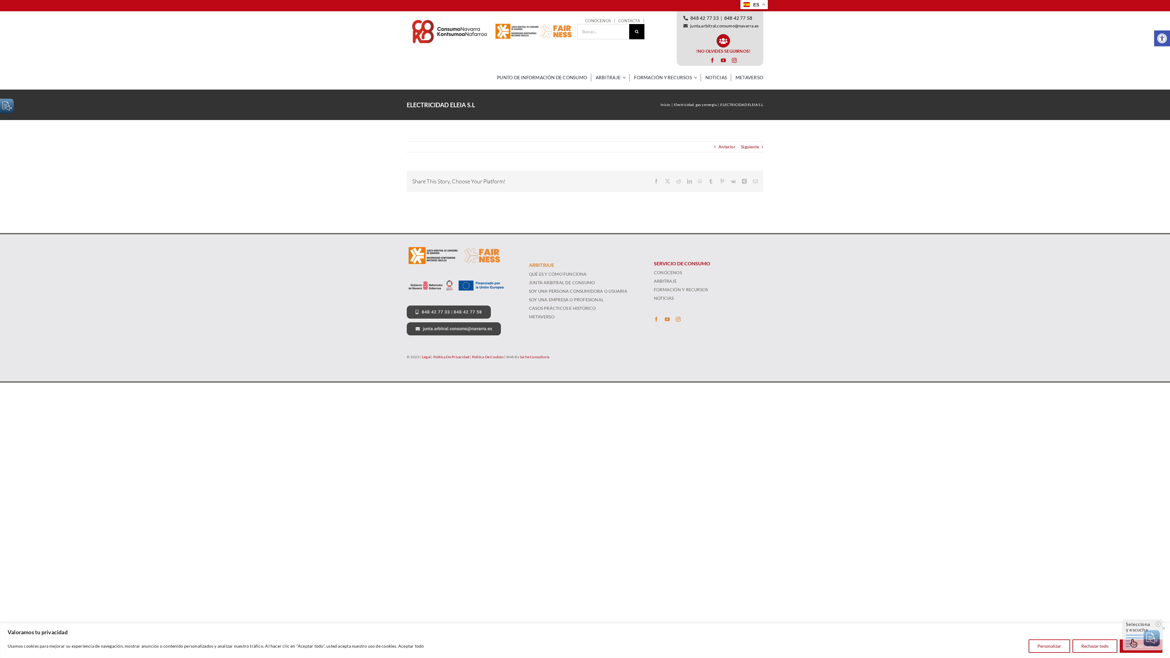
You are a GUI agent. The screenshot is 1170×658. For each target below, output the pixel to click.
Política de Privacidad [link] (451, 357)
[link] (1162, 38)
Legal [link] (426, 357)
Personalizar (1049, 646)
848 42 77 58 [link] (738, 18)
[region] (585, 640)
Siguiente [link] (750, 146)
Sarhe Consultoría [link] (535, 357)
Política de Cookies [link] (488, 357)
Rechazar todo (1094, 646)
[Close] (1163, 628)
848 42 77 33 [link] (704, 18)
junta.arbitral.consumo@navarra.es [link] (724, 25)
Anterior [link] (727, 146)
